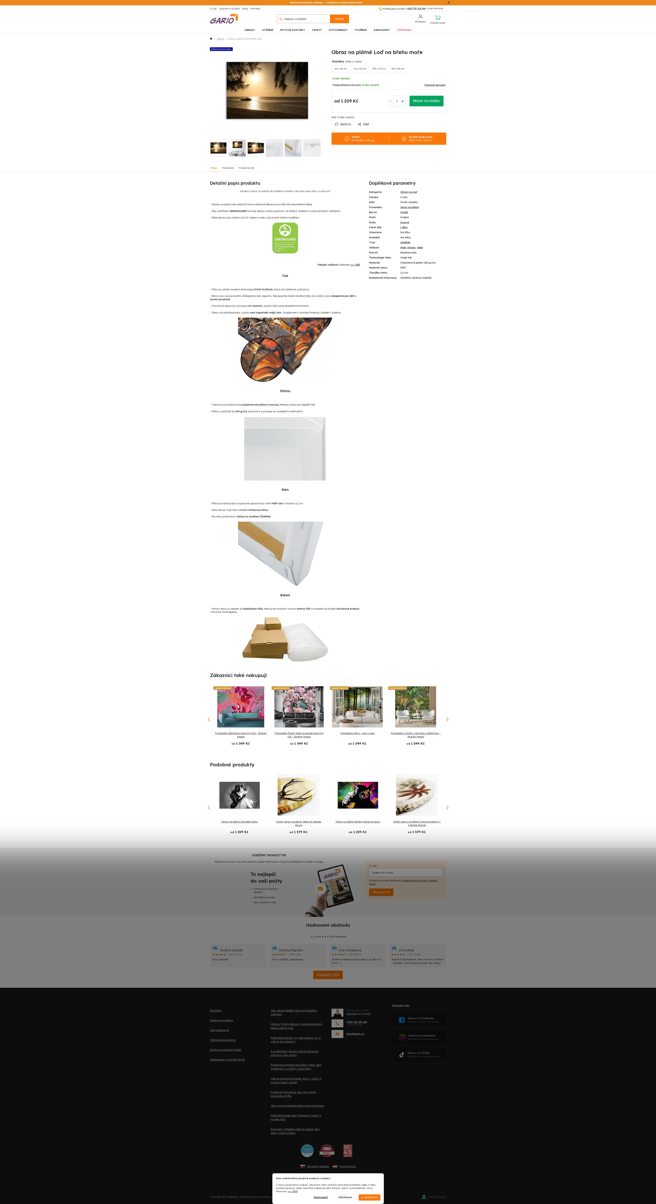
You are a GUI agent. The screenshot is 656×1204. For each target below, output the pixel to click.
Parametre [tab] (228, 168)
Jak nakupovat (219, 1030)
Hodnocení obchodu (328, 925)
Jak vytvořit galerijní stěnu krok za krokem (297, 1105)
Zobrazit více (328, 975)
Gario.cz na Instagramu (423, 1037)
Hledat (339, 18)
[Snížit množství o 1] (390, 101)
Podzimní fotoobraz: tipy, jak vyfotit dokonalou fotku (293, 1094)
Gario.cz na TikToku (423, 1054)
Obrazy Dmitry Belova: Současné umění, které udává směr (296, 1026)
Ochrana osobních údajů (225, 1050)
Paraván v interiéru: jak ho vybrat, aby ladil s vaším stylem (295, 1131)
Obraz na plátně (409, 207)
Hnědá (404, 212)
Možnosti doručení (434, 85)
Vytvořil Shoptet (437, 1196)
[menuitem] (250, 30)
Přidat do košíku (426, 101)
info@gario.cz (355, 1033)
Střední (411, 247)
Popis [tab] (214, 168)
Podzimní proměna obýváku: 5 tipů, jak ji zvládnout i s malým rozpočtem (296, 1066)
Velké (420, 247)
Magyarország (347, 1166)
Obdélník (405, 242)
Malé (403, 247)
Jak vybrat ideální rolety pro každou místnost (294, 1012)
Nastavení (321, 1197)
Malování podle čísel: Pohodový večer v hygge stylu (296, 1117)
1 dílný (403, 227)
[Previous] (209, 807)
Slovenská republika (318, 1166)
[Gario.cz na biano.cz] (348, 1152)
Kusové (404, 222)
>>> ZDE (293, 1191)
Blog (245, 8)
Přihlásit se (381, 892)
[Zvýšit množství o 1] (402, 101)
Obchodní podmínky (223, 1040)
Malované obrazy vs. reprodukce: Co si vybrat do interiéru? (296, 1039)
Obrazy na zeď (408, 192)
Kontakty (255, 8)
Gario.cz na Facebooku (423, 1020)
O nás (213, 8)
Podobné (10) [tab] (246, 168)
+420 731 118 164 (356, 1022)
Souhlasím (371, 1197)
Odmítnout (345, 1197)
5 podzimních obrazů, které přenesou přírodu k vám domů (295, 1053)
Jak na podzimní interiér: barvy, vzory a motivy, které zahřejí (296, 1080)
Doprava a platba (229, 8)
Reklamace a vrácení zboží (227, 1059)
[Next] (447, 807)
